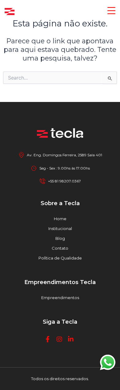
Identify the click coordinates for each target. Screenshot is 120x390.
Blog (60, 238)
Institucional (60, 228)
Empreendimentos (60, 297)
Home (60, 218)
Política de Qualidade (60, 257)
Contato (60, 248)
